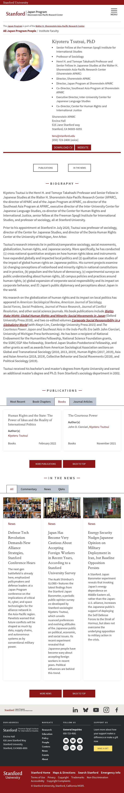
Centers (46, 746)
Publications (45, 167)
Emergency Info (110, 772)
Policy (45, 738)
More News (45, 693)
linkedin (75, 710)
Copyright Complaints (58, 780)
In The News (79, 167)
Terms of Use (38, 777)
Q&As (61, 489)
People (45, 742)
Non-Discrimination (97, 777)
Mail (66, 741)
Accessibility (37, 780)
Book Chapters (42, 401)
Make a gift (103, 748)
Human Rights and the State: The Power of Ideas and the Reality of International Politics (32, 430)
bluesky (85, 710)
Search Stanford (88, 772)
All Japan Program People (19, 31)
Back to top (79, 463)
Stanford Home (40, 772)
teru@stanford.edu (63, 136)
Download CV (63, 147)
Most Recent (17, 401)
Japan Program (14, 26)
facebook (116, 710)
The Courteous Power (92, 430)
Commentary (29, 489)
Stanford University (15, 2)
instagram (106, 710)
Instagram (66, 747)
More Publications (46, 463)
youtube (96, 710)
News (47, 489)
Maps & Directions (64, 772)
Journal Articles (83, 401)
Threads (80, 747)
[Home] (55, 13)
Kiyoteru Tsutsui (18, 435)
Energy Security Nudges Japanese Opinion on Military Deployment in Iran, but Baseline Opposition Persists (102, 588)
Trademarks (77, 777)
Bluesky (73, 741)
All (11, 489)
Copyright (63, 777)
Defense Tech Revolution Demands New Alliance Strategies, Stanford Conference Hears (22, 588)
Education (47, 733)
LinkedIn (73, 747)
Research (47, 729)
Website (83, 147)
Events (45, 754)
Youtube (80, 741)
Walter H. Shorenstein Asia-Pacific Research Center (60, 26)
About (45, 759)
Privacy (51, 777)
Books (62, 401)
